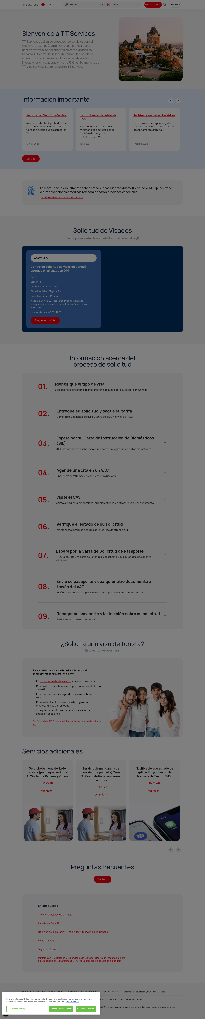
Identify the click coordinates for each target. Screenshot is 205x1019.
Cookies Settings (18, 1008)
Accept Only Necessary (61, 1008)
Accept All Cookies (85, 1008)
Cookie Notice (72, 1001)
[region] (51, 1003)
